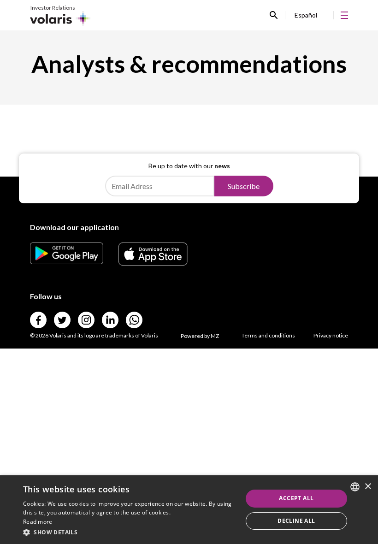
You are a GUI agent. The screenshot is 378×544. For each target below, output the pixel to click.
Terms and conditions (268, 335)
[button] (129, 531)
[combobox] (355, 486)
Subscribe (244, 186)
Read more (38, 522)
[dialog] (189, 509)
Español (306, 15)
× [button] (367, 486)
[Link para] (66, 261)
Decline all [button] (296, 521)
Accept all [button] (296, 498)
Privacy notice (330, 335)
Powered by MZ (200, 335)
